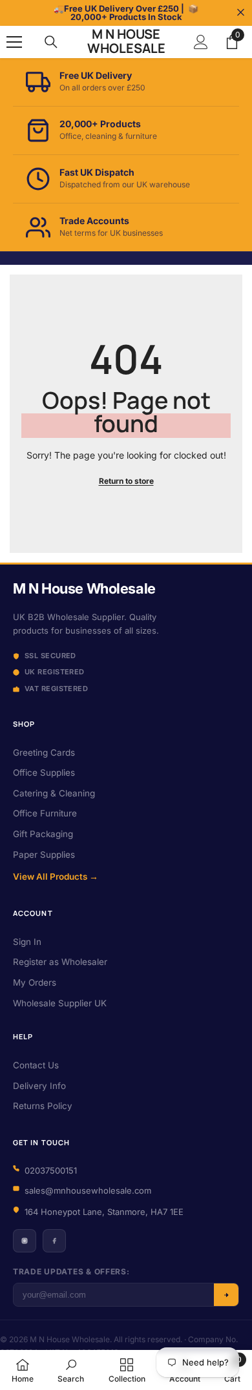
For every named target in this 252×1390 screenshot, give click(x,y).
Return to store (126, 481)
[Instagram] (24, 1240)
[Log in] (201, 42)
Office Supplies (44, 772)
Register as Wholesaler (60, 962)
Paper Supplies (44, 854)
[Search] (51, 42)
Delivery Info (39, 1086)
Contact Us (36, 1065)
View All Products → (55, 876)
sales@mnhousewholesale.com (88, 1190)
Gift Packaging (43, 834)
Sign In (27, 942)
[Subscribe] (226, 1294)
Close (241, 12)
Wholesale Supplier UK (60, 1003)
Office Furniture (45, 813)
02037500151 (51, 1170)
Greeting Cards (44, 752)
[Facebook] (54, 1240)
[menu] (14, 42)
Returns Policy (42, 1106)
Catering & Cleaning (54, 793)
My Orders (34, 982)
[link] (70, 1370)
